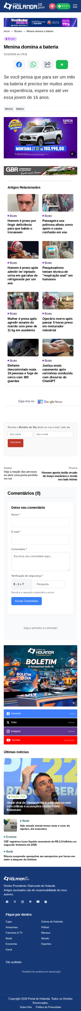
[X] (14, 901)
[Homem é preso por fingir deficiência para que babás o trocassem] (23, 203)
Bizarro (18, 31)
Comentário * (19, 549)
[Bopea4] (24, 6)
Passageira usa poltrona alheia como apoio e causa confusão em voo (57, 226)
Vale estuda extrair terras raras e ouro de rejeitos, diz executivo (45, 827)
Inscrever (15, 442)
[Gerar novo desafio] (27, 584)
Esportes (46, 943)
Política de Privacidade (48, 1007)
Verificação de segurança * (27, 575)
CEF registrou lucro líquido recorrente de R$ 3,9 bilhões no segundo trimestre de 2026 (40, 843)
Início (7, 31)
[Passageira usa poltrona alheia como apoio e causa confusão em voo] (57, 203)
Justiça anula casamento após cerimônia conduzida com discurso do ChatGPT (57, 373)
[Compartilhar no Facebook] (19, 64)
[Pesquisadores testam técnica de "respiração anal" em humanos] (57, 250)
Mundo (45, 938)
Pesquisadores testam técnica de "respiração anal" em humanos (57, 273)
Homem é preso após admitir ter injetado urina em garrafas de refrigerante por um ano (23, 275)
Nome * (15, 514)
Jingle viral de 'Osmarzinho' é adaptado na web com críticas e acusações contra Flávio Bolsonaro (39, 806)
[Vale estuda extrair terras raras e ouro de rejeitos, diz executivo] (10, 825)
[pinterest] (30, 901)
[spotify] (45, 901)
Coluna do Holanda (52, 921)
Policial (45, 927)
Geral (9, 949)
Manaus (45, 932)
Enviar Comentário (26, 601)
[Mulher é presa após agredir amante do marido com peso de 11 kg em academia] (23, 300)
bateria (20, 109)
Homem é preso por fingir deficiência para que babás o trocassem (22, 226)
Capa (9, 921)
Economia (11, 943)
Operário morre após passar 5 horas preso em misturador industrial (57, 324)
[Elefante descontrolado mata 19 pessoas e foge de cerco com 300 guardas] (23, 347)
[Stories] (52, 6)
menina (9, 109)
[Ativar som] (73, 154)
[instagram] (22, 901)
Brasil (9, 938)
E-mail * (16, 531)
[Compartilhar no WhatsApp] (33, 64)
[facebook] (7, 901)
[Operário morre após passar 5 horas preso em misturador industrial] (57, 300)
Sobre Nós (26, 1007)
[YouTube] (38, 901)
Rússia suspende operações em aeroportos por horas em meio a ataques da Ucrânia (39, 858)
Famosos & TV (14, 932)
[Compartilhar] (48, 64)
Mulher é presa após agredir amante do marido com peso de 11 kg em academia (22, 324)
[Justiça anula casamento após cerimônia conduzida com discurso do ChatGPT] (57, 347)
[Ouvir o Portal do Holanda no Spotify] (62, 64)
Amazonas (12, 927)
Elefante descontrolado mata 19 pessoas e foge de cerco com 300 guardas (22, 373)
